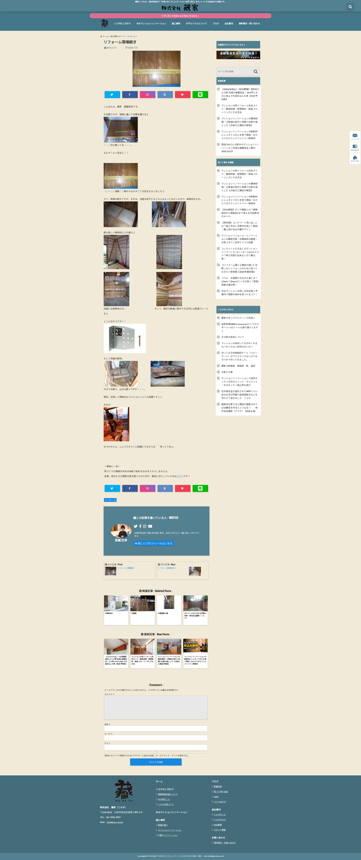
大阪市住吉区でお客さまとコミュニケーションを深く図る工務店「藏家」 (175, 856)
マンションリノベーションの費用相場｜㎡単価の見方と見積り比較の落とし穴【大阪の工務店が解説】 (239, 122)
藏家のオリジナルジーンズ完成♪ (238, 317)
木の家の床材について (232, 337)
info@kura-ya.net (115, 822)
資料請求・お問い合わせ (225, 842)
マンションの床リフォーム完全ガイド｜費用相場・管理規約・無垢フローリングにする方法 (239, 109)
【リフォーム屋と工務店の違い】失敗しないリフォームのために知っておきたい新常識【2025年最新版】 (239, 268)
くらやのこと (220, 814)
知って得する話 (221, 791)
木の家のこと (164, 799)
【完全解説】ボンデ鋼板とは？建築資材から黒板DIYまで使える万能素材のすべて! (240, 213)
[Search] (255, 72)
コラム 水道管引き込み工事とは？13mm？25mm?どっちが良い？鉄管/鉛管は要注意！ (240, 281)
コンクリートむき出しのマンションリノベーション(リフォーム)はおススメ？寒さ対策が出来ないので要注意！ (240, 253)
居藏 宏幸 (121, 540)
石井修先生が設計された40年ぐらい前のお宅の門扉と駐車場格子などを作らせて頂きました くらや (239, 394)
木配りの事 (228, 372)
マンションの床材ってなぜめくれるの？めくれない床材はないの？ (239, 345)
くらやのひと (220, 819)
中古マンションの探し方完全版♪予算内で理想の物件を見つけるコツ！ (239, 293)
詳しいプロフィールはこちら (155, 543)
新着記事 (218, 786)
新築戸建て (163, 825)
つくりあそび (220, 802)
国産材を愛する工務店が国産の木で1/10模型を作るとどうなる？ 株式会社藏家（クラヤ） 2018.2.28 (239, 407)
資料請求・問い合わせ (249, 23)
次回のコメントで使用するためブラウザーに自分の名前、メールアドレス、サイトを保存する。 (146, 755)
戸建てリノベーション (168, 835)
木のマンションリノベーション (151, 23)
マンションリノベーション (170, 830)
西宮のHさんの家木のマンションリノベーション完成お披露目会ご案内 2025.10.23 (240, 148)
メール (108, 734)
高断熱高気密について (168, 794)
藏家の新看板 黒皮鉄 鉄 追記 (238, 365)
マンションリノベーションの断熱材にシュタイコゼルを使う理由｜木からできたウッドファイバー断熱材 (239, 135)
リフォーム (110, 500)
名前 (107, 724)
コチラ (180, 476)
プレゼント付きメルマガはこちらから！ (181, 16)
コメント (109, 694)
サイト (107, 743)
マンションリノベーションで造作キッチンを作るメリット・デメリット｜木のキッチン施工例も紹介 (239, 381)
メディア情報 (220, 830)
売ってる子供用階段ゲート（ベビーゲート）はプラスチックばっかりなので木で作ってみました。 (239, 356)
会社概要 (218, 825)
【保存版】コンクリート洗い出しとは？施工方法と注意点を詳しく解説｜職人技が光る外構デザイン (239, 226)
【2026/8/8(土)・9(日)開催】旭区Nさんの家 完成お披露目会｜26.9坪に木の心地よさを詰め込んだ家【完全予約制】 (240, 94)
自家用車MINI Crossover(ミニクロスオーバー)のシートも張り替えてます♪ (240, 327)
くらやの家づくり (166, 804)
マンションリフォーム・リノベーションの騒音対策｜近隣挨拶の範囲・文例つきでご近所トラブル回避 (239, 239)
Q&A (216, 796)
